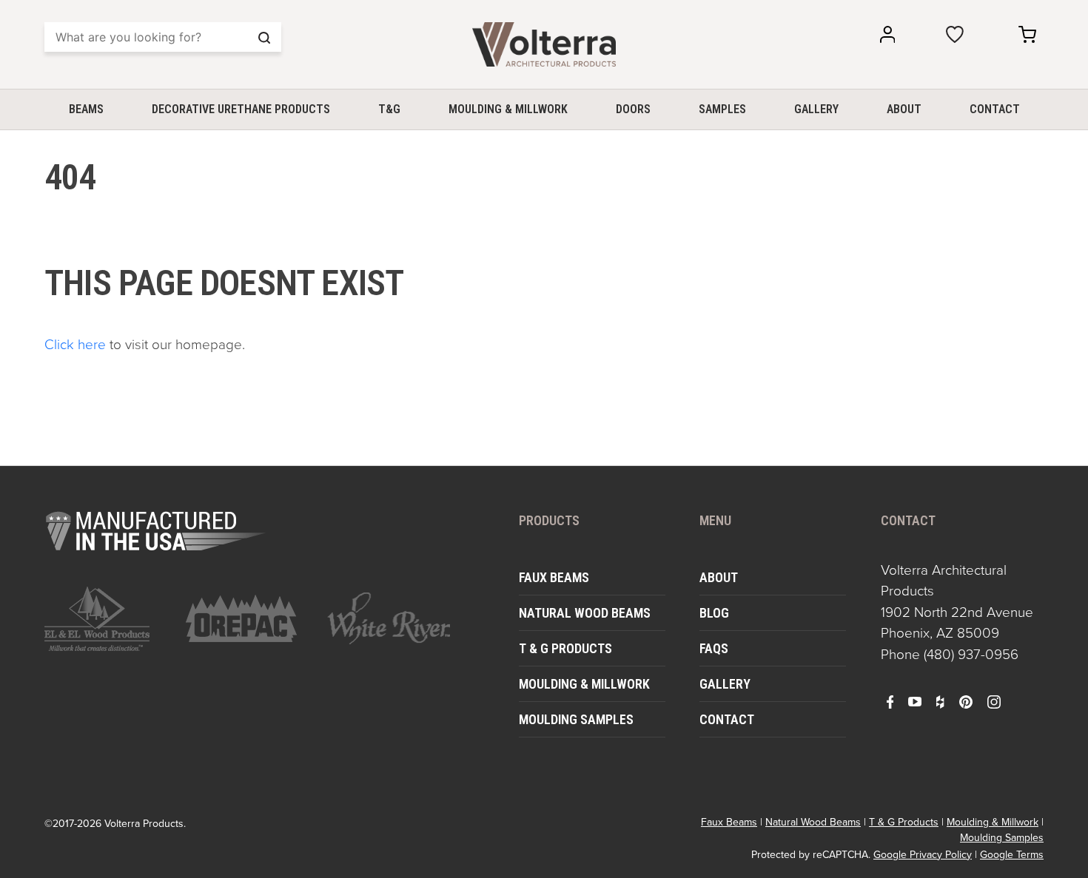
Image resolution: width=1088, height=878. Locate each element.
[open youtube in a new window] (914, 701)
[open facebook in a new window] (890, 701)
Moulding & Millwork (508, 109)
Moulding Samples (576, 719)
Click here (75, 344)
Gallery (816, 109)
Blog (714, 613)
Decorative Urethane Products (241, 109)
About (904, 109)
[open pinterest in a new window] (965, 701)
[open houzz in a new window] (940, 701)
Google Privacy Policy (922, 854)
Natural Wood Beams (585, 613)
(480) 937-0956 (971, 654)
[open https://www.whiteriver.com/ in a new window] (389, 618)
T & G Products (565, 648)
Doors (633, 109)
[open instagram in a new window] (994, 701)
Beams (86, 109)
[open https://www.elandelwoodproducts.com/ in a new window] (106, 619)
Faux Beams (554, 577)
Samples (722, 109)
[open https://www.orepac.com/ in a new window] (247, 618)
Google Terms (1012, 854)
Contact (995, 109)
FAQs (713, 648)
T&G (389, 109)
